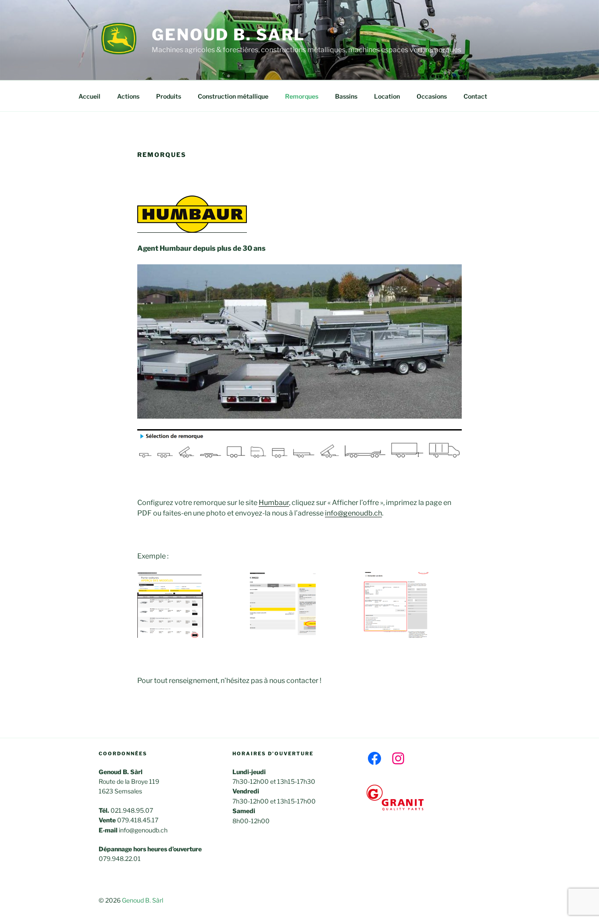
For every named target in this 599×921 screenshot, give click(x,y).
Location (387, 96)
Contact (475, 96)
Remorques (301, 96)
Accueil (89, 96)
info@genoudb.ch (353, 513)
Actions (128, 96)
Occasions (432, 96)
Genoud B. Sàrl (142, 900)
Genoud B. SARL (228, 34)
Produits (168, 96)
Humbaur (274, 502)
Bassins (346, 96)
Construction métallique (233, 96)
